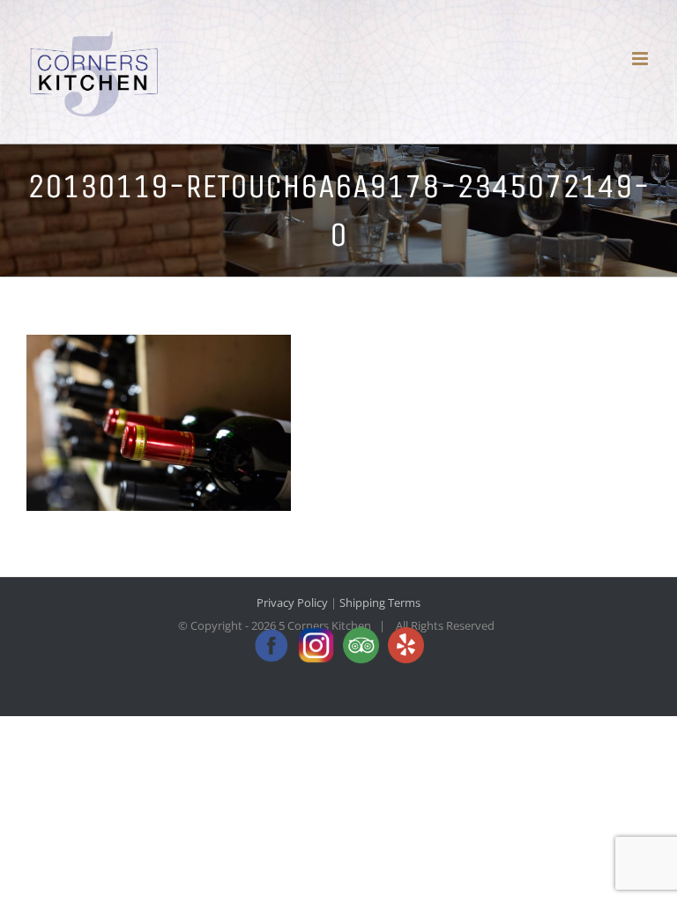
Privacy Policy (292, 602)
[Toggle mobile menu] (641, 58)
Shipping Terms (379, 602)
